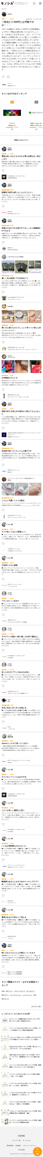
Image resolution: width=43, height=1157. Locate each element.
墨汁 (35, 995)
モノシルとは (27, 1140)
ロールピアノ (30, 991)
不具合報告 (21, 1150)
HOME (21, 1135)
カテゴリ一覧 (16, 1140)
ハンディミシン (27, 995)
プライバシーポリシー (29, 1145)
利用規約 (18, 1145)
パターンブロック (19, 991)
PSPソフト (9, 991)
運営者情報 (10, 1145)
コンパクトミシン (15, 995)
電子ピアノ (5, 995)
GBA (3, 991)
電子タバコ (5, 999)
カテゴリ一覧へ (36, 1006)
